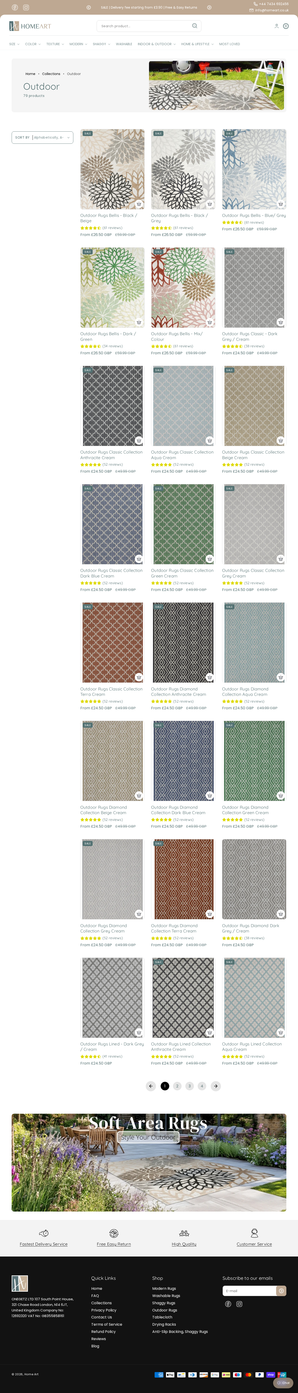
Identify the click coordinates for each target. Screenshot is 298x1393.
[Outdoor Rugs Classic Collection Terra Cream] (112, 642)
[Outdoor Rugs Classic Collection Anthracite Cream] (112, 406)
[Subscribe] (281, 1291)
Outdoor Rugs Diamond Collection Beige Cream (103, 810)
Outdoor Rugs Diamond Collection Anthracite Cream (178, 691)
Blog (95, 1346)
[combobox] (149, 26)
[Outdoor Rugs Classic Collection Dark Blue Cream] (112, 524)
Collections (51, 74)
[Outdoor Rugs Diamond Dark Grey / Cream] (254, 879)
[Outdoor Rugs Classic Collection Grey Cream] (254, 524)
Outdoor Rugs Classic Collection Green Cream (182, 573)
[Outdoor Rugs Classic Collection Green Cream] (183, 524)
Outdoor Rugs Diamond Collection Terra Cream (174, 928)
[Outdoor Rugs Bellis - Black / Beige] (112, 169)
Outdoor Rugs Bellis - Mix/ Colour (177, 336)
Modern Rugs (164, 1288)
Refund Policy (103, 1331)
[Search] (195, 26)
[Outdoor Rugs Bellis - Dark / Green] (112, 287)
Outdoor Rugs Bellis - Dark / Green (108, 336)
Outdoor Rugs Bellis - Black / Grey (179, 218)
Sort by (22, 137)
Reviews (98, 1339)
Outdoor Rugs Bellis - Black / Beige (108, 218)
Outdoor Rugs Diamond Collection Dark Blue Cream (178, 810)
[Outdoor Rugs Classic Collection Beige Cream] (254, 406)
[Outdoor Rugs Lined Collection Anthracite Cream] (183, 998)
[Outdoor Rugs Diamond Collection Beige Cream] (112, 761)
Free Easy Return (114, 1244)
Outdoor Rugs (164, 1310)
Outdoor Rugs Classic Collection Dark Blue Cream (111, 573)
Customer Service (254, 1244)
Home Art (31, 1374)
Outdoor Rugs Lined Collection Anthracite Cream (181, 1046)
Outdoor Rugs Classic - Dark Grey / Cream (250, 336)
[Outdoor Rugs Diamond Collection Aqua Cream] (254, 642)
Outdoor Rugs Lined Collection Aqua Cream (252, 1046)
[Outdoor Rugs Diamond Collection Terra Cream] (183, 879)
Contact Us (101, 1317)
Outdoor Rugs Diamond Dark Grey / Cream (251, 928)
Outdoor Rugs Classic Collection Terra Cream (111, 691)
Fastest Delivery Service (44, 1244)
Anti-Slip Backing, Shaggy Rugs (180, 1331)
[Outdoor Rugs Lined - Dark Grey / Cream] (112, 998)
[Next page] (216, 1086)
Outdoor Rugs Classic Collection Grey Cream (253, 573)
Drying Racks (164, 1324)
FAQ (95, 1295)
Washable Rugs (166, 1295)
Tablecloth (162, 1317)
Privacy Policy (103, 1310)
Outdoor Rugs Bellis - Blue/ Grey (254, 215)
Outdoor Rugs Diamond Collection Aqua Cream (245, 691)
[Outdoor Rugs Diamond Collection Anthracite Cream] (183, 642)
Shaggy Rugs (163, 1303)
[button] (88, 7)
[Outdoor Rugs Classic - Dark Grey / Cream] (254, 287)
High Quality (184, 1244)
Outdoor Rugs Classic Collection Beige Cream (253, 454)
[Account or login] (277, 26)
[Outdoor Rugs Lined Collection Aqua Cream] (254, 998)
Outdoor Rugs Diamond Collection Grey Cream (103, 928)
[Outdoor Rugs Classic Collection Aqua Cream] (183, 406)
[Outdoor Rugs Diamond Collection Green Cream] (254, 761)
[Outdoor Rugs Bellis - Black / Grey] (183, 169)
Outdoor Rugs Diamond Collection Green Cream (245, 810)
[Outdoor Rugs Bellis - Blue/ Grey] (254, 169)
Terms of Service (106, 1324)
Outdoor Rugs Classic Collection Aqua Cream (182, 454)
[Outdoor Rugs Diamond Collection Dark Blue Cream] (183, 761)
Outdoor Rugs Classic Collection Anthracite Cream (111, 454)
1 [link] (165, 1086)
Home (30, 74)
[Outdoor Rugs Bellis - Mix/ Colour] (183, 287)
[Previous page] (151, 1086)
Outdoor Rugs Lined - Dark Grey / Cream (112, 1046)
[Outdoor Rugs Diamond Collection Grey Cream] (112, 879)
